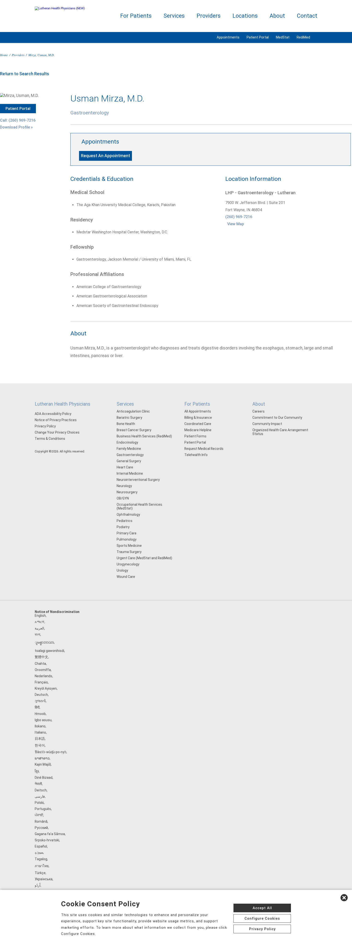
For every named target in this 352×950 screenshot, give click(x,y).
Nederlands (43, 676)
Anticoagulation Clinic (133, 411)
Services (174, 16)
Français (41, 682)
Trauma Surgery (129, 552)
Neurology (124, 486)
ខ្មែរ (37, 771)
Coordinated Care (197, 424)
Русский (41, 828)
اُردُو (37, 885)
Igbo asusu (43, 720)
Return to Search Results (24, 73)
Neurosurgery (127, 492)
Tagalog (41, 859)
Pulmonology (126, 539)
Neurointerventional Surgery (138, 480)
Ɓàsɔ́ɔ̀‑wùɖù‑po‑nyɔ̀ (50, 752)
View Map (235, 224)
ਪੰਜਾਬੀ (39, 815)
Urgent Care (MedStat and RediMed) (144, 558)
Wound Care (126, 577)
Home (4, 55)
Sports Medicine (129, 545)
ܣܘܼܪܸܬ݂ (39, 852)
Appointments (228, 37)
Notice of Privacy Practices (56, 420)
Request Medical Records (203, 449)
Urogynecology (128, 564)
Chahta (40, 664)
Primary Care (126, 533)
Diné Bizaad (43, 777)
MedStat (283, 37)
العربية (39, 628)
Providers (209, 16)
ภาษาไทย (42, 866)
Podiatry (123, 527)
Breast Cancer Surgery (134, 430)
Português (43, 809)
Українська (43, 879)
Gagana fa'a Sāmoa (50, 834)
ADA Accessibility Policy (53, 414)
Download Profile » (16, 127)
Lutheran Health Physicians (62, 404)
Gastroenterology (130, 455)
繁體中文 (41, 657)
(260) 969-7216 (238, 217)
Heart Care (125, 467)
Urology (122, 570)
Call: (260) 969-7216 (17, 120)
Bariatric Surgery (129, 417)
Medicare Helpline (197, 430)
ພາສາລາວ (42, 758)
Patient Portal (258, 37)
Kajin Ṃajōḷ (43, 764)
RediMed (303, 37)
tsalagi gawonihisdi (49, 651)
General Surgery (129, 461)
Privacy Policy (45, 426)
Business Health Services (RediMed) (144, 436)
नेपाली (38, 784)
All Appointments (197, 411)
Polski (39, 803)
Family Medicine (129, 449)
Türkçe (40, 873)
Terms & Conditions (50, 438)
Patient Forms (195, 436)
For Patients (136, 16)
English (40, 615)
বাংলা (37, 634)
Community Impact (267, 424)
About (277, 16)
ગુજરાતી (40, 701)
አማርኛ (39, 622)
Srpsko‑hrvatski (47, 840)
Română (41, 821)
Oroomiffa (43, 670)
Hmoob (40, 714)
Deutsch (41, 695)
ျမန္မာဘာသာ (44, 642)
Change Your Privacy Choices (57, 432)
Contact (307, 16)
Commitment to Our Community (277, 417)
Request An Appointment (105, 155)
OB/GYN (123, 498)
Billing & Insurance (198, 417)
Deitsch (41, 790)
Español (41, 846)
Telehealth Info (196, 455)
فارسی (40, 796)
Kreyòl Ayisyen (46, 688)
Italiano (40, 732)
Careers (258, 411)
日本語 (40, 739)
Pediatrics (124, 521)
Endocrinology (127, 442)
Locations (245, 16)
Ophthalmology (128, 514)
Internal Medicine (130, 473)
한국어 (40, 745)
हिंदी (37, 707)
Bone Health (126, 424)
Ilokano (40, 726)
